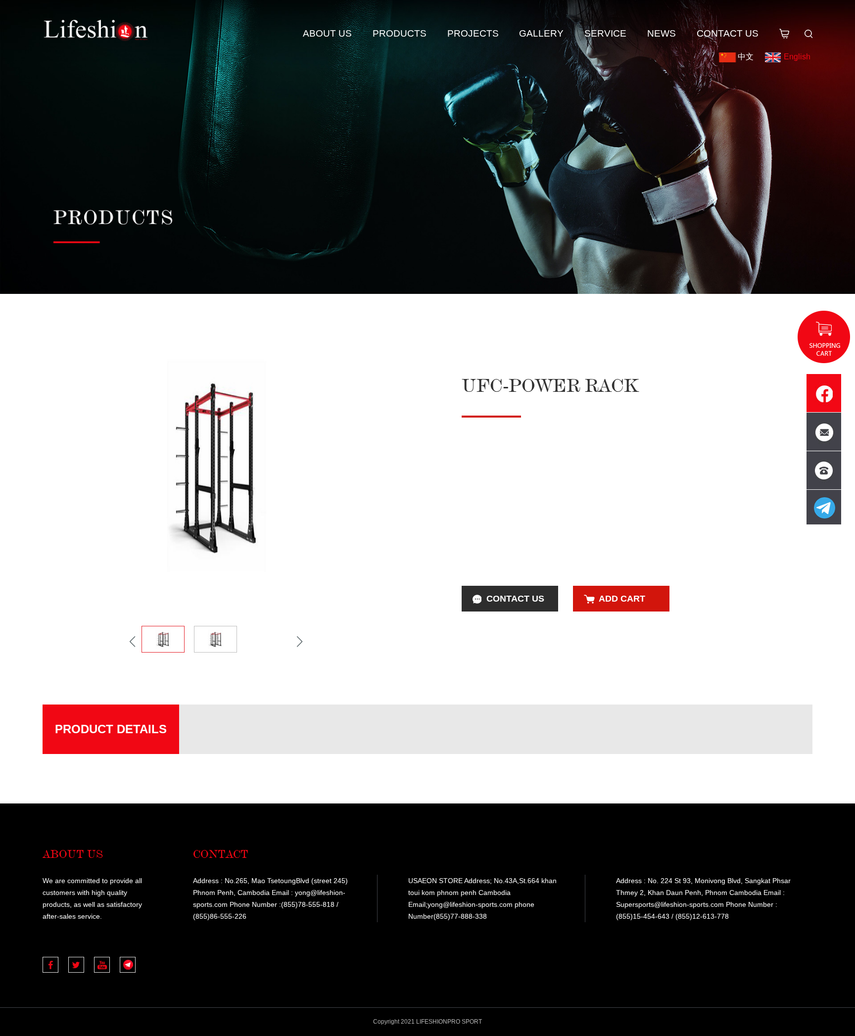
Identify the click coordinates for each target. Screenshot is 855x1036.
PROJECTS (473, 33)
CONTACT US (728, 33)
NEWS (661, 33)
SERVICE (605, 33)
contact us (515, 599)
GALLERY (541, 33)
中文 (746, 56)
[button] (299, 642)
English (797, 56)
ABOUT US (327, 33)
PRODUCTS (400, 33)
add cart (622, 599)
